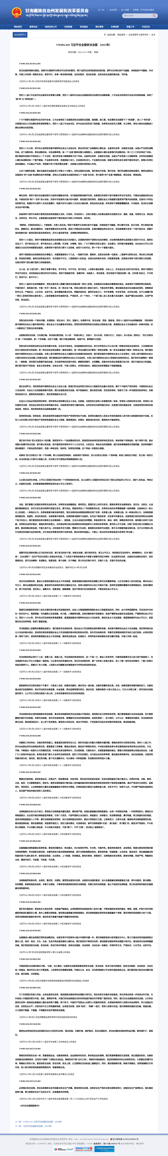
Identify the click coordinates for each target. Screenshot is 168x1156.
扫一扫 (101, 10)
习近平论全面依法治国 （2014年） (38, 1126)
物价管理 (99, 27)
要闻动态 (33, 27)
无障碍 (136, 10)
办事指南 (115, 27)
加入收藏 (125, 10)
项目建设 (84, 27)
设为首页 (113, 10)
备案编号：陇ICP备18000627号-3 (107, 1144)
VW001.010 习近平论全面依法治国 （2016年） (43, 1122)
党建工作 (130, 27)
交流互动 (146, 27)
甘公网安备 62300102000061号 (126, 1139)
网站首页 (18, 27)
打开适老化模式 (147, 10)
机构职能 (68, 27)
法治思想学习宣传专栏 (138, 35)
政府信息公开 (51, 27)
